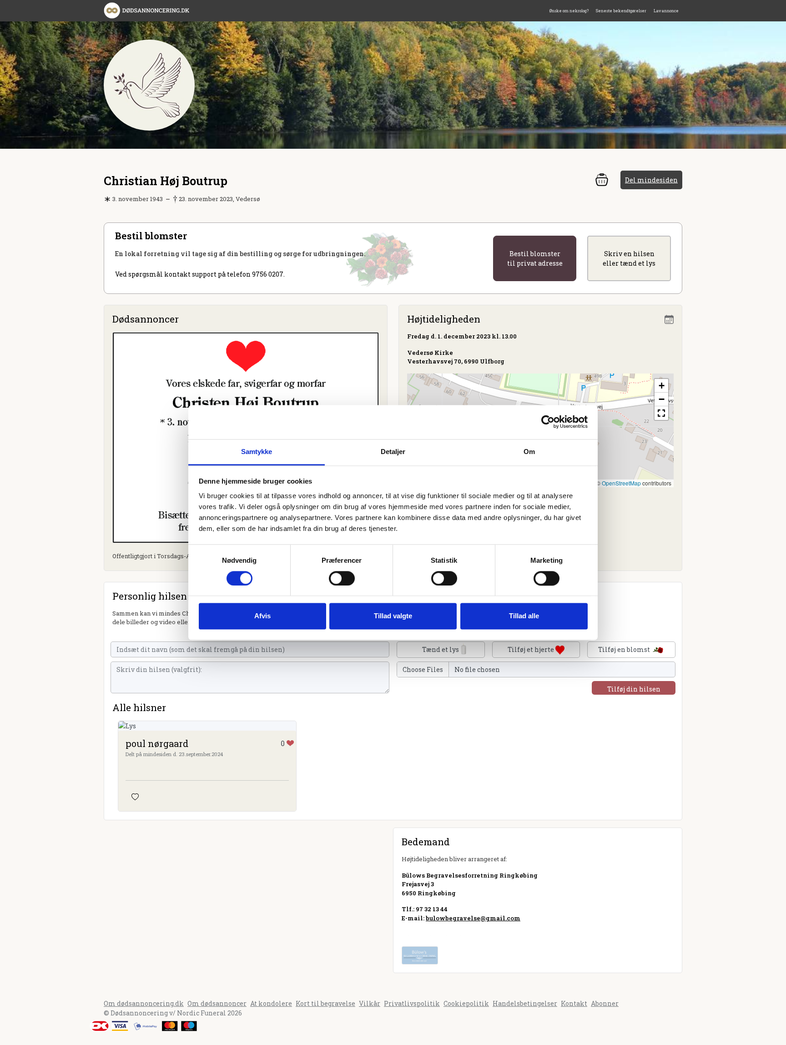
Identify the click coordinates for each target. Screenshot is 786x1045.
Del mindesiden (651, 180)
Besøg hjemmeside (431, 934)
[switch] (342, 578)
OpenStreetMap (621, 483)
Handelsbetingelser (525, 1003)
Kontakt (574, 1003)
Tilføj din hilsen (633, 689)
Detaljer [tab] (393, 451)
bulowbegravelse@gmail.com (473, 918)
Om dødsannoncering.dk (144, 1003)
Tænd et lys (440, 649)
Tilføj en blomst (624, 649)
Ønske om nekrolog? (569, 10)
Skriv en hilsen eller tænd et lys (629, 258)
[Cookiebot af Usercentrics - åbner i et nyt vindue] (548, 422)
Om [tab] (529, 451)
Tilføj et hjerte (531, 649)
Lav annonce (666, 10)
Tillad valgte (393, 616)
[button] (661, 386)
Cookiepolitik (466, 1003)
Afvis (262, 616)
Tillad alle (524, 616)
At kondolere (271, 1003)
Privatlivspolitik (412, 1003)
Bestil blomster (535, 258)
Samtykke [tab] (256, 451)
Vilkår (369, 1003)
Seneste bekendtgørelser (621, 10)
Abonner (605, 1003)
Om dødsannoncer (217, 1003)
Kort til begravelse (325, 1003)
